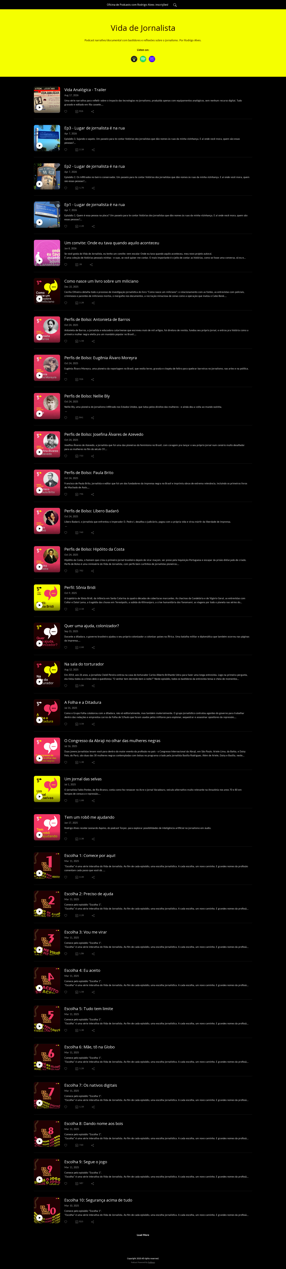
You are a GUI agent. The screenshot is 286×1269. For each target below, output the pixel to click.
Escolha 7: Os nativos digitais (90, 1085)
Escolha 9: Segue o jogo (85, 1161)
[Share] (93, 111)
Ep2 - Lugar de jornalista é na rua (94, 166)
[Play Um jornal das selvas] (39, 796)
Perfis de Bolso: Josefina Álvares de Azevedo (103, 434)
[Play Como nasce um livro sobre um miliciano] (39, 299)
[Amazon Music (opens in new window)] (152, 59)
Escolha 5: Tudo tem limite (88, 1008)
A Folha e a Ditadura (82, 702)
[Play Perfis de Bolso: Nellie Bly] (39, 414)
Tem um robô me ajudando (89, 817)
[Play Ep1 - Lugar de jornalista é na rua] (39, 222)
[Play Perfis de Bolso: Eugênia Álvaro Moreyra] (39, 375)
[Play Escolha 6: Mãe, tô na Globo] (39, 1064)
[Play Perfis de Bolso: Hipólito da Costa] (39, 567)
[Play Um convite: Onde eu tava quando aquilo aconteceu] (39, 260)
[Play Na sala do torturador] (39, 682)
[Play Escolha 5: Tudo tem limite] (39, 1026)
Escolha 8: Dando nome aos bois (93, 1123)
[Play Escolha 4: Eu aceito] (39, 988)
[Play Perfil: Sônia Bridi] (39, 605)
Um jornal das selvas (83, 779)
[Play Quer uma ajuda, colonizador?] (39, 643)
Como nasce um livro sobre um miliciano (101, 281)
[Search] (175, 4)
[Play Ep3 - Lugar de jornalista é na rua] (39, 146)
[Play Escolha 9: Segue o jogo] (39, 1179)
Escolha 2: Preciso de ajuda (88, 893)
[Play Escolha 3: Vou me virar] (39, 950)
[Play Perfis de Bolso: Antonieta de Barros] (39, 337)
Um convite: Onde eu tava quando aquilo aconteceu (111, 243)
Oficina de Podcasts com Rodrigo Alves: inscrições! (137, 4)
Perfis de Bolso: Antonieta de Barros (97, 319)
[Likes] (66, 111)
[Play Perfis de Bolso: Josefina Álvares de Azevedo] (39, 452)
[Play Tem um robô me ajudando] (39, 835)
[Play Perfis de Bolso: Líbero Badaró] (39, 528)
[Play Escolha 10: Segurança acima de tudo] (39, 1218)
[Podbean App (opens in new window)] (134, 59)
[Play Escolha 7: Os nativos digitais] (39, 1103)
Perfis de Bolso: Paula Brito (88, 472)
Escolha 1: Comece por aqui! (90, 855)
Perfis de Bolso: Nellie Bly (87, 396)
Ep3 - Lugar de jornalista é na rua (94, 128)
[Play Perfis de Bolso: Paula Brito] (39, 490)
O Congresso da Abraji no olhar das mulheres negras (112, 740)
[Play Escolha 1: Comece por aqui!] (39, 873)
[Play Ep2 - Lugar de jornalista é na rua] (39, 184)
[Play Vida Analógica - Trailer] (39, 107)
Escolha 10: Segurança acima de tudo (98, 1200)
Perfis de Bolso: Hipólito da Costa (94, 549)
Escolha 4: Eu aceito (82, 970)
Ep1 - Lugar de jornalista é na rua (94, 204)
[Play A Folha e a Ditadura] (39, 720)
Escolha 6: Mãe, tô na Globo (89, 1047)
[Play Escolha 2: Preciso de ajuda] (39, 911)
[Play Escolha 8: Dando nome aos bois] (39, 1141)
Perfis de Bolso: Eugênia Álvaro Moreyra (100, 357)
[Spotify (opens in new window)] (143, 59)
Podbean (151, 1263)
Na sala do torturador (84, 664)
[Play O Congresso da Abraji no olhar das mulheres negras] (39, 758)
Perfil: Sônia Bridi (79, 587)
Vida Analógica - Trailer (85, 89)
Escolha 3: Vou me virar (85, 932)
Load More (143, 1235)
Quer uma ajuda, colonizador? (91, 625)
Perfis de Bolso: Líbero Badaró (91, 511)
